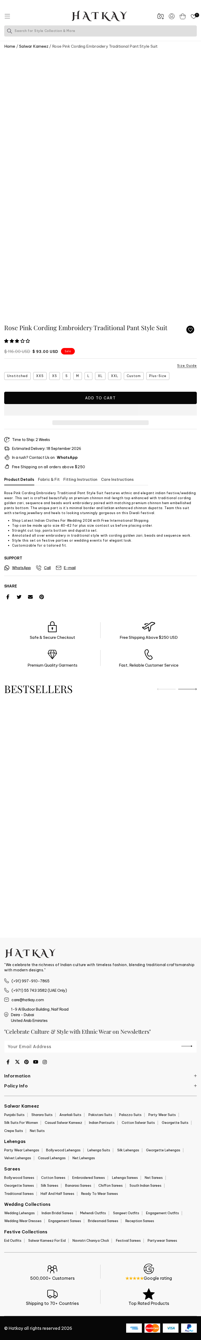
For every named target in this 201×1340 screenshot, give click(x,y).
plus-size (157, 376)
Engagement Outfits (162, 1213)
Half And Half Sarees (57, 1193)
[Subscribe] (187, 1046)
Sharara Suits (42, 1115)
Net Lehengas (83, 1158)
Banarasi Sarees (78, 1185)
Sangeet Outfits (126, 1213)
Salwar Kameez (33, 46)
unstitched (17, 376)
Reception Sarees (139, 1221)
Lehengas (15, 1141)
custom (134, 376)
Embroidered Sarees (88, 1177)
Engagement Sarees (64, 1221)
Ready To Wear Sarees (99, 1193)
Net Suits (37, 1131)
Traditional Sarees (19, 1193)
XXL (114, 376)
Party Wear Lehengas (21, 1150)
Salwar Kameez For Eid (47, 1240)
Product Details (19, 479)
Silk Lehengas (128, 1150)
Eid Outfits (12, 1240)
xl (100, 376)
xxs (40, 376)
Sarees (12, 1169)
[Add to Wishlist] (190, 330)
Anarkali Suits (70, 1115)
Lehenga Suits (98, 1150)
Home (9, 46)
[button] (17, 341)
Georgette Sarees (19, 1185)
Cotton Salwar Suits (138, 1122)
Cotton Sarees (53, 1177)
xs (54, 376)
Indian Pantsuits (102, 1122)
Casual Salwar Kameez (63, 1122)
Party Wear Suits (162, 1115)
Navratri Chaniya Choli (90, 1240)
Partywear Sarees (162, 1240)
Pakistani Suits (100, 1115)
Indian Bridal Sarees (57, 1213)
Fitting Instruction (80, 479)
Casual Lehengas (52, 1158)
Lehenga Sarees (125, 1177)
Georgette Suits (175, 1122)
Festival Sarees (128, 1240)
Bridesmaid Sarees (103, 1221)
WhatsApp (67, 457)
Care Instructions (117, 479)
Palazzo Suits (130, 1115)
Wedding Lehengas (19, 1213)
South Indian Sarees (145, 1185)
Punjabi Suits (14, 1115)
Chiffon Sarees (110, 1185)
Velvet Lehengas (17, 1158)
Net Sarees (154, 1177)
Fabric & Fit (49, 479)
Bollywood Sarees (19, 1177)
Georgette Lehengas (163, 1150)
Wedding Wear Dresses (23, 1221)
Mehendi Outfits (93, 1213)
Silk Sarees (49, 1185)
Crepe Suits (13, 1131)
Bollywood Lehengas (63, 1150)
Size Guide (187, 366)
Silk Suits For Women (21, 1122)
